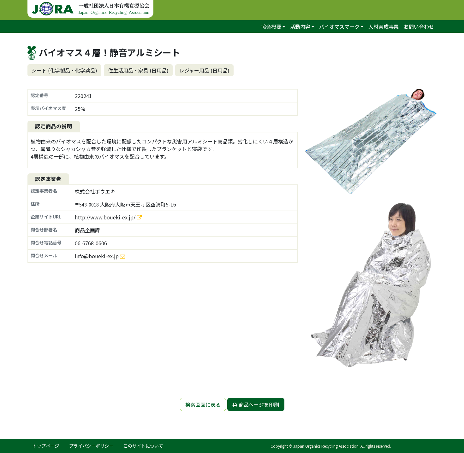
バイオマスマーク (339, 26)
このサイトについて (143, 446)
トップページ (46, 446)
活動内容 (300, 26)
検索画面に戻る (203, 404)
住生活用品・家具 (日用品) (138, 70)
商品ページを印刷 (258, 404)
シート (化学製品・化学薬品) (64, 70)
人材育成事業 (383, 26)
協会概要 (271, 26)
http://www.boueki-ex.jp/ (106, 217)
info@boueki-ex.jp (97, 256)
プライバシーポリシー (91, 446)
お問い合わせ (419, 26)
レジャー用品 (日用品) (204, 70)
